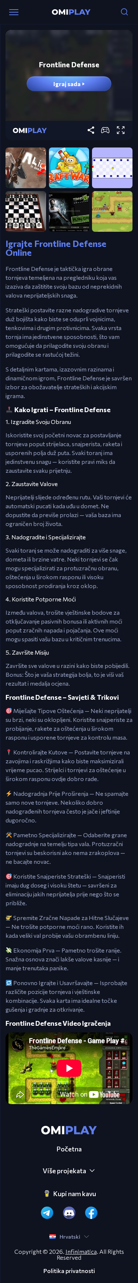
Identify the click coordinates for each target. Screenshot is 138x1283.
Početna (69, 1149)
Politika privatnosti (69, 1271)
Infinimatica (81, 1251)
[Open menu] (13, 12)
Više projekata (64, 1171)
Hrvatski (70, 1236)
